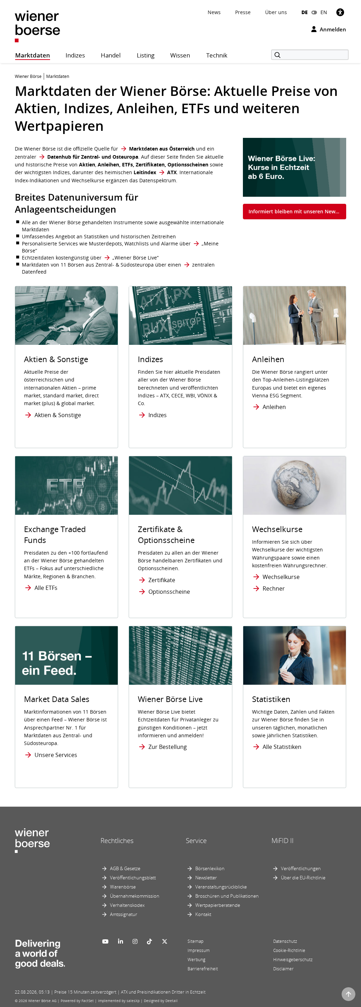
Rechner (274, 588)
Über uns (276, 12)
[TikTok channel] (149, 941)
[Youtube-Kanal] (105, 941)
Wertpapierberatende (217, 905)
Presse (243, 12)
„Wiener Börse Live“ (135, 257)
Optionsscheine (169, 592)
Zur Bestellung (167, 747)
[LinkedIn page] (120, 941)
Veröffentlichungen (301, 868)
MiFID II (282, 840)
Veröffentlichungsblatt (133, 877)
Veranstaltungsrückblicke (221, 887)
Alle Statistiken (282, 747)
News (214, 12)
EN (323, 12)
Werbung (196, 960)
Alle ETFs (46, 588)
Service (196, 840)
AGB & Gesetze (125, 868)
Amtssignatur (123, 914)
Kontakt (203, 914)
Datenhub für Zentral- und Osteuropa (92, 156)
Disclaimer (283, 969)
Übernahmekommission (134, 896)
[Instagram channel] (135, 941)
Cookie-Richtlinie (289, 950)
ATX (172, 172)
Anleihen (274, 407)
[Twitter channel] (164, 941)
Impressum (199, 950)
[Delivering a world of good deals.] (40, 952)
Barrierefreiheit (203, 969)
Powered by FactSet (77, 1000)
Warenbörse (123, 887)
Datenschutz (285, 941)
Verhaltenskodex (127, 905)
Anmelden (332, 29)
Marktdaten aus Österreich (162, 148)
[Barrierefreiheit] (340, 12)
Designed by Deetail (161, 1000)
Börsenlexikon (210, 868)
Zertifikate (161, 580)
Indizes (157, 415)
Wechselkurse (281, 577)
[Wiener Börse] (37, 26)
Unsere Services (56, 755)
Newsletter (206, 877)
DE (304, 12)
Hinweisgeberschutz (293, 960)
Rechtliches (117, 840)
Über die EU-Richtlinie (303, 877)
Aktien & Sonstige (58, 415)
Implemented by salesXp (119, 1000)
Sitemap (195, 941)
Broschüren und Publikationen (227, 896)
